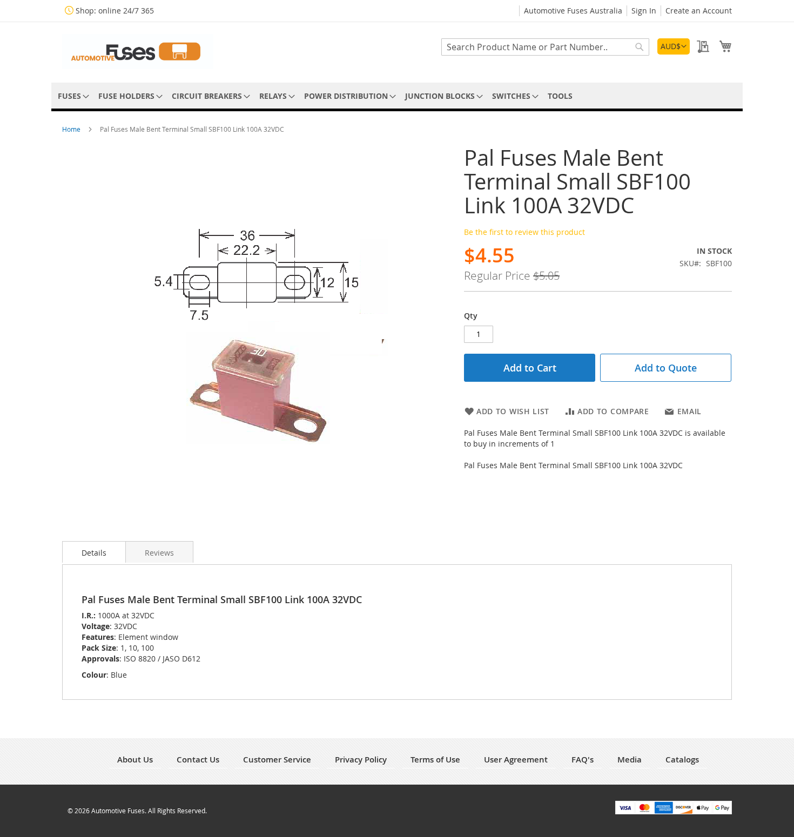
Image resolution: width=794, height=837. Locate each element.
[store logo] (137, 51)
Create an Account (698, 10)
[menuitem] (71, 96)
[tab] (94, 552)
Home (72, 129)
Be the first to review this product (524, 232)
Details (94, 553)
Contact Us (198, 759)
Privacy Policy (361, 759)
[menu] (397, 96)
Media (629, 759)
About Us (135, 759)
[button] (673, 46)
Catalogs (682, 759)
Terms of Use (435, 759)
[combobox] (545, 47)
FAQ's (582, 759)
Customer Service (277, 759)
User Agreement (516, 759)
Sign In (643, 10)
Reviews (159, 553)
